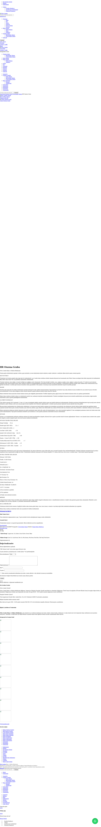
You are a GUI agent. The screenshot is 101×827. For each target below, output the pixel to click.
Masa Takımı (6, 28)
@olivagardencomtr (4, 724)
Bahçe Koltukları (7, 736)
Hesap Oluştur (3, 818)
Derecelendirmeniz (5, 554)
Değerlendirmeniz (4, 565)
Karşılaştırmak (6, 802)
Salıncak (5, 37)
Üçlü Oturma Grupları (8, 732)
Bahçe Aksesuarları (7, 740)
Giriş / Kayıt (6, 804)
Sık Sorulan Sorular (7, 749)
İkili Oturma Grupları (8, 731)
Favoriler (5, 752)
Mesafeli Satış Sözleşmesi (9, 757)
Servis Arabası (9, 25)
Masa (7, 31)
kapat (1, 807)
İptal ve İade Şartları (7, 761)
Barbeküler (5, 743)
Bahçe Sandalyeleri (7, 737)
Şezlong (8, 27)
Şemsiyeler (5, 744)
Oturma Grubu (6, 33)
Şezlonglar (5, 741)
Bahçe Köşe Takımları (8, 733)
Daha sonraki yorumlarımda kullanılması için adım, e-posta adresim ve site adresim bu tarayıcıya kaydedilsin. (27, 573)
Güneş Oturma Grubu (5, 100)
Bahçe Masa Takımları (8, 735)
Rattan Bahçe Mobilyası (38, 526)
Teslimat (5, 760)
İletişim (4, 748)
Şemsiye (8, 24)
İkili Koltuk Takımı (10, 35)
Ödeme (4, 755)
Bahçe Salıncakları (7, 739)
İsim (1, 567)
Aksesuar (5, 19)
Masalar (8, 82)
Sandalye (8, 32)
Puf (7, 21)
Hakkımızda (6, 747)
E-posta (2, 570)
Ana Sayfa (2, 94)
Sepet (4, 753)
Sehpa (7, 23)
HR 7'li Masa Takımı (5, 96)
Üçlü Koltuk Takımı (10, 36)
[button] (95, 821)
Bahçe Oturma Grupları (8, 729)
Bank (7, 20)
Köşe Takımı (9, 76)
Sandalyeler (8, 83)
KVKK (5, 756)
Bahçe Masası (9, 29)
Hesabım (5, 751)
